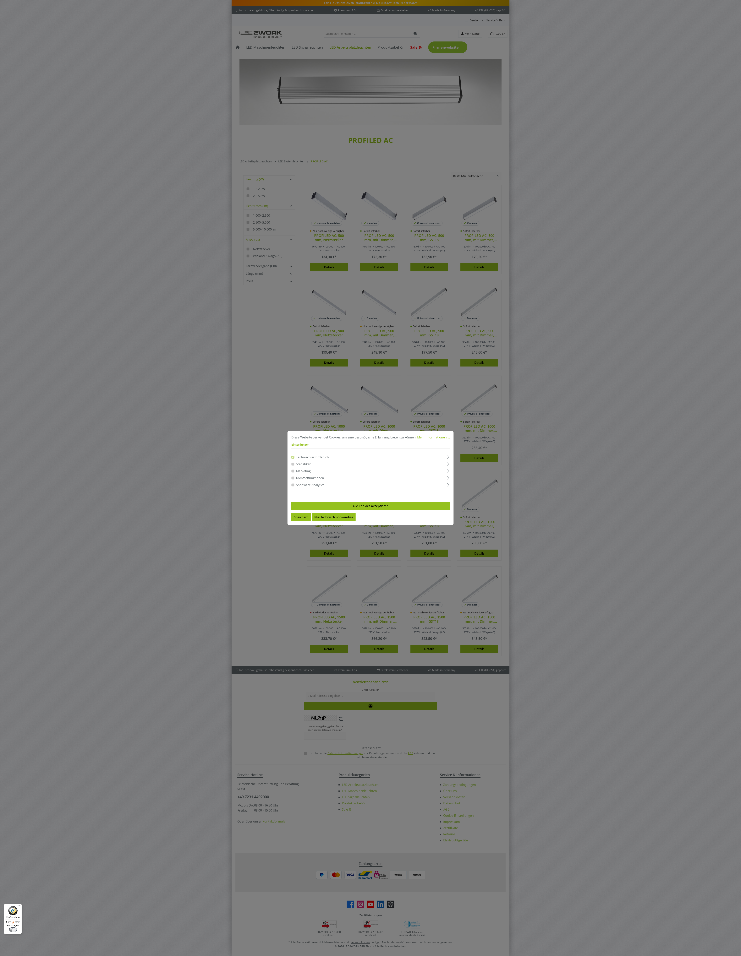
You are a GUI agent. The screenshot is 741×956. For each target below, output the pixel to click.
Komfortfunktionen (310, 478)
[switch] (13, 929)
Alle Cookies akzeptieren (370, 506)
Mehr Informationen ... (433, 437)
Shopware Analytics (310, 485)
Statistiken (303, 464)
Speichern (301, 517)
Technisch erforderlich (312, 457)
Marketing (303, 471)
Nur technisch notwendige (333, 517)
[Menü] (19, 906)
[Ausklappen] (448, 456)
